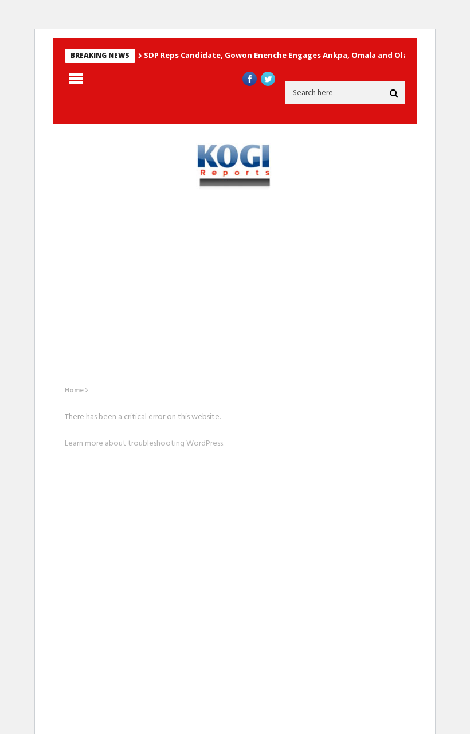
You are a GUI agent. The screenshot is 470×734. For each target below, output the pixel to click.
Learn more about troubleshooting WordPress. (144, 443)
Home (74, 390)
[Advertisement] (235, 288)
